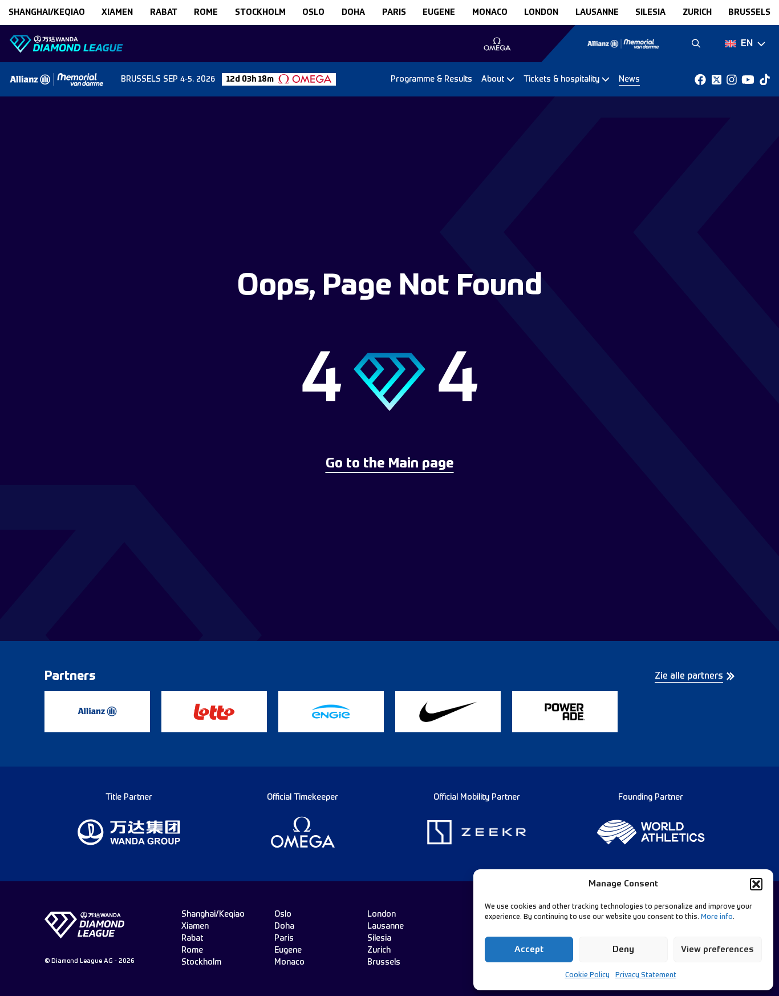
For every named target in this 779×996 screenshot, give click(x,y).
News (629, 79)
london (541, 13)
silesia (650, 13)
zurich (697, 13)
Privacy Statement (645, 975)
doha (353, 13)
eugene (439, 13)
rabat (163, 13)
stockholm (260, 13)
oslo (313, 13)
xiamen (117, 13)
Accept (528, 949)
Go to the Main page (390, 464)
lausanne (597, 13)
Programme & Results (431, 79)
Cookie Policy (587, 975)
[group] (497, 44)
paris (394, 13)
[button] (756, 884)
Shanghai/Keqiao (47, 13)
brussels (749, 13)
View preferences (717, 949)
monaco (490, 13)
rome (206, 13)
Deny (623, 949)
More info (717, 917)
